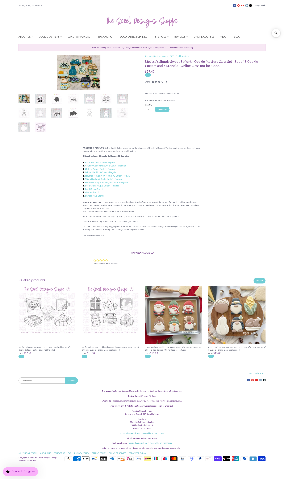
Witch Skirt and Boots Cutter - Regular (103, 178)
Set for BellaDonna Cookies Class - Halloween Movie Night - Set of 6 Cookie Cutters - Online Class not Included (110, 348)
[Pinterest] (238, 5)
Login (21, 5)
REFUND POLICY (99, 453)
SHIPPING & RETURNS (27, 453)
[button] (276, 33)
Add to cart (162, 109)
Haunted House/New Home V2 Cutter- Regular (107, 175)
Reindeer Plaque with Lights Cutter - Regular (106, 182)
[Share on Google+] (163, 81)
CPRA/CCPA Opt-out (137, 453)
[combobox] (43, 5)
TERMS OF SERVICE (117, 453)
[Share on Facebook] (153, 81)
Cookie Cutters (182, 56)
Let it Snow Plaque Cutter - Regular (102, 185)
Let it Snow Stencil (94, 188)
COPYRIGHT (45, 453)
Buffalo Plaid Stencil (94, 195)
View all (259, 280)
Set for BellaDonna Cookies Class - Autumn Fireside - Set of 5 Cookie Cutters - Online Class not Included (44, 348)
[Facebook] (234, 5)
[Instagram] (246, 5)
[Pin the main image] (159, 81)
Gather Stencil (92, 192)
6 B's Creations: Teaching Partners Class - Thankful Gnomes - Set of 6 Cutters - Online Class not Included (237, 348)
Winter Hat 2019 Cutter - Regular (101, 172)
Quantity (148, 105)
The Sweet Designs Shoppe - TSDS (159, 56)
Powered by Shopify (27, 460)
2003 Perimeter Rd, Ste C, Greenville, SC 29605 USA (142, 433)
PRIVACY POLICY (81, 453)
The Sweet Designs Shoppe (45, 457)
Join (28, 5)
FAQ (69, 453)
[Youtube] (242, 5)
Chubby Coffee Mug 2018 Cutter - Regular (105, 165)
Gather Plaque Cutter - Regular (100, 168)
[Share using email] (166, 81)
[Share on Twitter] (156, 81)
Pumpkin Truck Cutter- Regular (100, 162)
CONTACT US (59, 453)
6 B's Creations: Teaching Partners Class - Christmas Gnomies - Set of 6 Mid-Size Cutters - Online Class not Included (173, 348)
